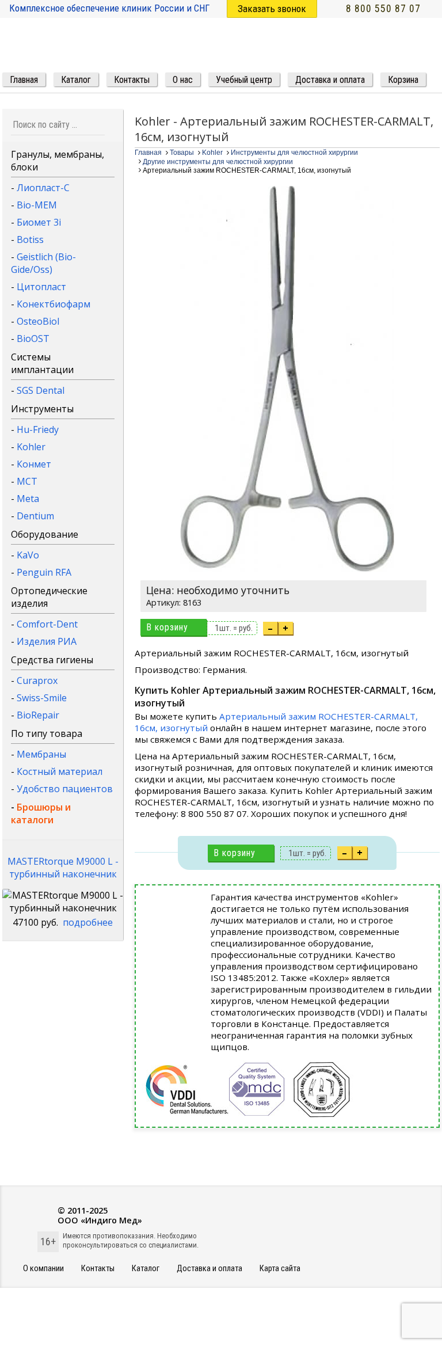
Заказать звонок (272, 8)
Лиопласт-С (43, 187)
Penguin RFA (44, 572)
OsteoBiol (38, 321)
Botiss (30, 239)
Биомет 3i (39, 222)
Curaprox (37, 680)
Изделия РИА (47, 641)
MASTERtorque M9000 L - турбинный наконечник (63, 867)
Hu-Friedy (38, 429)
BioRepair (38, 715)
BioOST (33, 338)
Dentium (35, 515)
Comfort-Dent (47, 624)
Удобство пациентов (65, 788)
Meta (28, 498)
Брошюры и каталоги (41, 813)
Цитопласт (41, 286)
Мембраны (41, 754)
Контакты (98, 1268)
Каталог (145, 1268)
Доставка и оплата (209, 1268)
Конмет (34, 464)
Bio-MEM (37, 205)
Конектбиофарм (53, 304)
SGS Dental (40, 390)
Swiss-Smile (42, 697)
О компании (43, 1268)
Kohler (31, 446)
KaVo (28, 555)
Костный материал (59, 771)
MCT (27, 481)
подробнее (88, 922)
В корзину (167, 627)
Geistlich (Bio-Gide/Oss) (43, 263)
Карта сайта (280, 1268)
